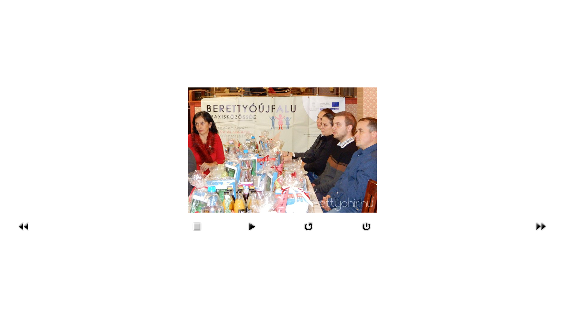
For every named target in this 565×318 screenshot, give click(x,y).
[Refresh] (308, 226)
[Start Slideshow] (252, 226)
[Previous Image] (24, 226)
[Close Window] (366, 226)
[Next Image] (541, 226)
